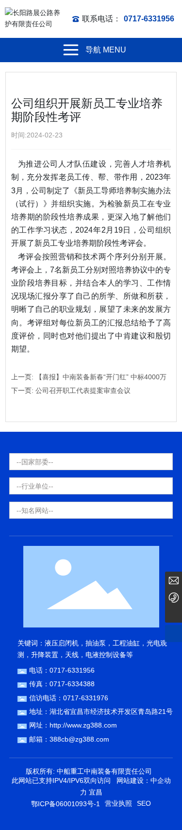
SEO (144, 803)
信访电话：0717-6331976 (68, 698)
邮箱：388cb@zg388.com (69, 739)
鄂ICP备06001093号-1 (65, 804)
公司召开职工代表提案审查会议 (83, 390)
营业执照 (118, 803)
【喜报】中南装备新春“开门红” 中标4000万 (100, 377)
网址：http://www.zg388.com (73, 725)
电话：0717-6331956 (62, 670)
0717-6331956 (149, 19)
